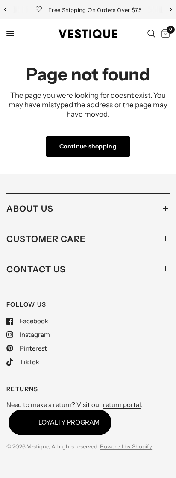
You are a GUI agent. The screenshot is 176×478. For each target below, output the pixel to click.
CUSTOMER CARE (46, 239)
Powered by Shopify (126, 446)
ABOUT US (29, 209)
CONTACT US (36, 269)
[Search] (151, 34)
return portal (122, 405)
